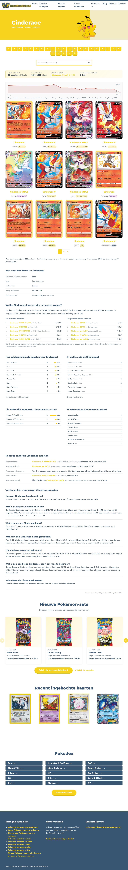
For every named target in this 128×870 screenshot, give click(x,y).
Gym (10, 783)
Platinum (52, 783)
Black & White (14, 768)
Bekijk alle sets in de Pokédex (52, 670)
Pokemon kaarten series (19, 850)
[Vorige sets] (2, 640)
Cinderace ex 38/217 (79, 331)
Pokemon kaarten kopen (19, 845)
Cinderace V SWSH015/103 (44, 462)
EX (9, 778)
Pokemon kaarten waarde (19, 839)
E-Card (11, 773)
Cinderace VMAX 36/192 (20, 339)
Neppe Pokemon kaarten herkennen (24, 853)
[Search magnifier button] (89, 62)
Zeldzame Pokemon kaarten (21, 856)
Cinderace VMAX (63, 75)
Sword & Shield (95, 778)
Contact (122, 4)
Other (50, 778)
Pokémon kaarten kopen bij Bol (60, 839)
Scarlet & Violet (95, 768)
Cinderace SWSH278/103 (20, 331)
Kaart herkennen (79, 5)
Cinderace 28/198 (78, 327)
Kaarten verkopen (43, 5)
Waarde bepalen (61, 5)
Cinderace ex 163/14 (55, 480)
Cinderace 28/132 (78, 323)
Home (34, 4)
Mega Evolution (55, 768)
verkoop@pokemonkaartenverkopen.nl (103, 827)
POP (90, 763)
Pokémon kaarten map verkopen (23, 827)
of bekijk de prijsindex (84, 670)
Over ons (95, 4)
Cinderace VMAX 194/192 (20, 323)
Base (10, 763)
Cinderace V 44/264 (79, 335)
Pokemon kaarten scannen (20, 842)
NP (49, 773)
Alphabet (28, 27)
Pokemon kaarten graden (19, 847)
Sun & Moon (93, 773)
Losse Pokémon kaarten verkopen (23, 830)
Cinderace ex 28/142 (79, 339)
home (13, 27)
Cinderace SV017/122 (18, 327)
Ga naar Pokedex (64, 793)
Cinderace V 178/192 (18, 335)
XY (89, 783)
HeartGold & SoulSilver (58, 763)
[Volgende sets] (126, 640)
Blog (105, 4)
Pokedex (112, 4)
